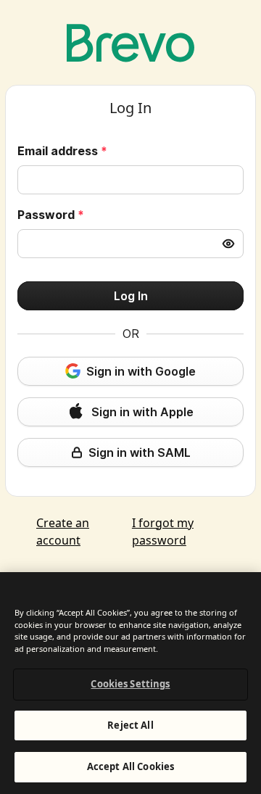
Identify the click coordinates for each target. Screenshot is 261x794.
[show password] (228, 243)
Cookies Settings (130, 683)
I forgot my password (163, 531)
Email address (62, 151)
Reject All (130, 725)
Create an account (62, 531)
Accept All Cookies (130, 766)
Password (50, 214)
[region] (130, 683)
